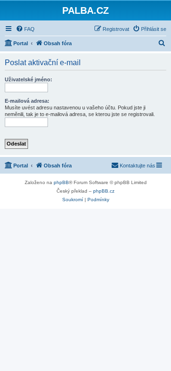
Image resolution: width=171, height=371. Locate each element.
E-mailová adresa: (27, 101)
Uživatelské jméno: (28, 79)
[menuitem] (25, 29)
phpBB (61, 182)
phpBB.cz (103, 191)
